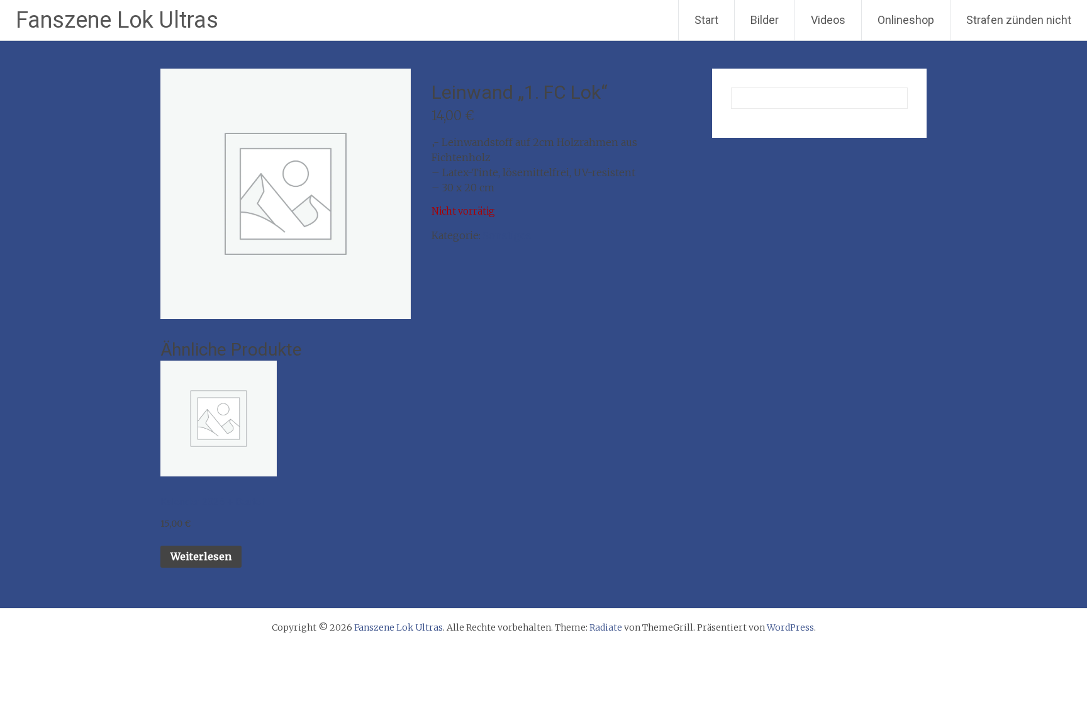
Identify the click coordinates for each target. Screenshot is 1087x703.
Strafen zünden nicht (1018, 19)
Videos (828, 19)
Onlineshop (906, 19)
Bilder (764, 19)
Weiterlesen (200, 556)
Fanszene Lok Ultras (117, 20)
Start (706, 19)
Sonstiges (507, 235)
